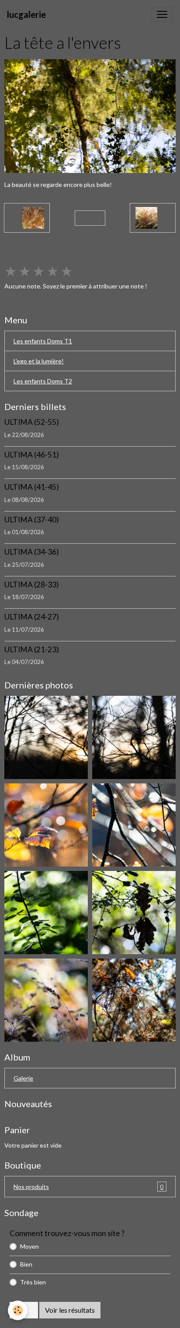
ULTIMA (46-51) (31, 454)
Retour (90, 218)
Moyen (29, 1246)
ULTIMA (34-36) (31, 551)
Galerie (23, 1078)
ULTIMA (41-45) (31, 486)
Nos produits (88, 1187)
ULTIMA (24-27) (31, 616)
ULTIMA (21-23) (31, 649)
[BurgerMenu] (162, 14)
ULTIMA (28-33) (31, 584)
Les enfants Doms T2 (43, 381)
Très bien (33, 1282)
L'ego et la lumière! (39, 361)
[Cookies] (18, 1310)
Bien (26, 1264)
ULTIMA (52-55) (31, 422)
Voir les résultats (70, 1310)
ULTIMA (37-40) (31, 519)
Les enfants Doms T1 (43, 341)
